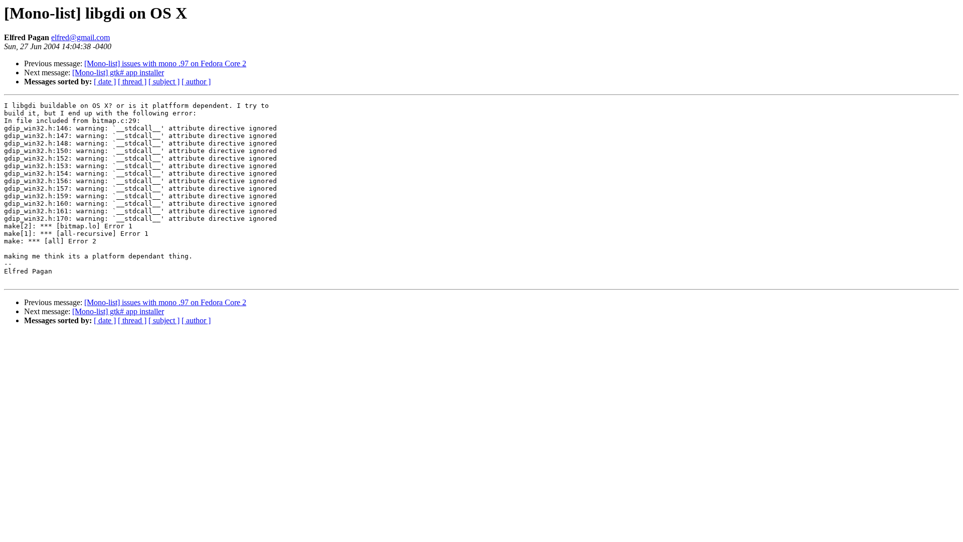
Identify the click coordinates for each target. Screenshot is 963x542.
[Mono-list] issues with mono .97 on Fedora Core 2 (165, 63)
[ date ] (105, 81)
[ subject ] (164, 81)
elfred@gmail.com (80, 37)
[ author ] (196, 81)
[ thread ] (132, 81)
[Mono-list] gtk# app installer (118, 72)
